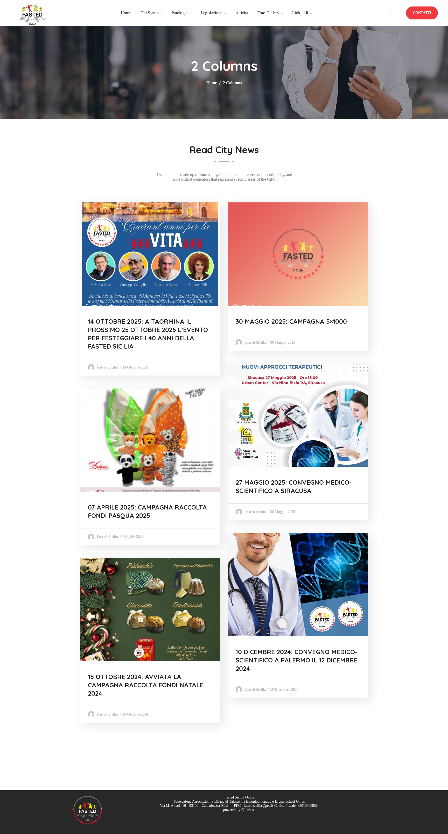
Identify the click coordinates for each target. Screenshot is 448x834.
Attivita (92, 491)
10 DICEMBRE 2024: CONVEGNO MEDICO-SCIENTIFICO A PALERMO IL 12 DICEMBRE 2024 (297, 660)
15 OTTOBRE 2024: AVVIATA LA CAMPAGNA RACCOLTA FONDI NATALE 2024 (145, 685)
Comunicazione (99, 305)
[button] (422, 13)
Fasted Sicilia (107, 367)
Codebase (248, 810)
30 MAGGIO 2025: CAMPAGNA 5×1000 (291, 321)
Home (211, 83)
